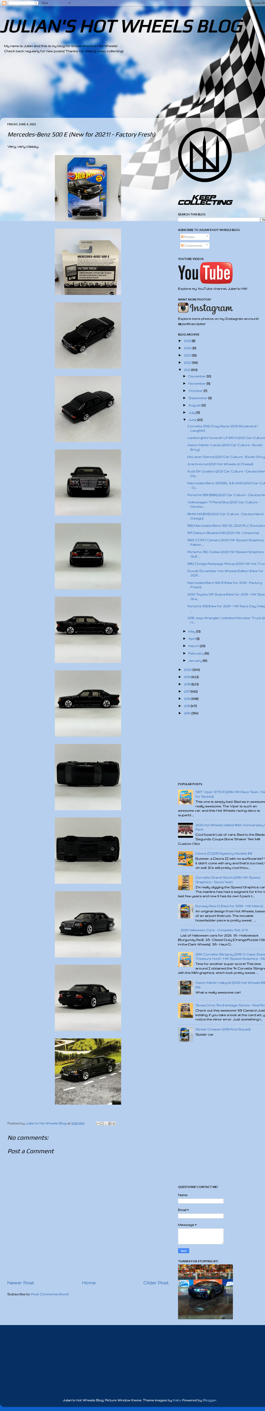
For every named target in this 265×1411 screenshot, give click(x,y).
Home (89, 1282)
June (192, 419)
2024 (188, 348)
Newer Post (20, 1282)
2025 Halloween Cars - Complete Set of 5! (214, 930)
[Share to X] (106, 1123)
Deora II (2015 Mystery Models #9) (223, 853)
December (197, 376)
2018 (188, 684)
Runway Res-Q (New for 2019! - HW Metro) (229, 906)
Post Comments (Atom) (50, 1294)
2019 (188, 677)
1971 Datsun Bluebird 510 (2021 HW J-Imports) (223, 533)
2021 (187, 370)
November (197, 383)
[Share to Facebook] (110, 1123)
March (194, 646)
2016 (188, 698)
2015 (187, 706)
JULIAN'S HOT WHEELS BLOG (121, 25)
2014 (188, 713)
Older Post (156, 1282)
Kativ (177, 1400)
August (195, 405)
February (196, 653)
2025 (188, 341)
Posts (188, 237)
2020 (188, 669)
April (192, 638)
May (192, 631)
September (198, 398)
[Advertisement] (128, 89)
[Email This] (98, 1123)
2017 (187, 691)
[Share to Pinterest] (114, 1123)
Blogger (209, 1400)
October (196, 390)
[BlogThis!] (102, 1123)
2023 (188, 355)
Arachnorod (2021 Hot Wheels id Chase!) (220, 464)
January (195, 660)
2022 (188, 362)
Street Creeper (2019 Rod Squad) (223, 1029)
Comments (192, 245)
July (192, 412)
